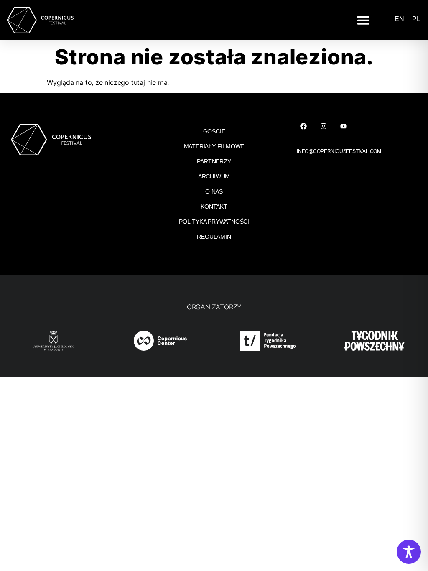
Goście (214, 131)
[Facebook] (303, 126)
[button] (363, 20)
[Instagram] (323, 126)
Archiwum (214, 176)
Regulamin (214, 236)
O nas (214, 191)
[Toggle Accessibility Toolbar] (409, 552)
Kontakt (214, 206)
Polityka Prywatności (214, 221)
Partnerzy (214, 161)
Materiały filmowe (214, 146)
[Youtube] (343, 126)
